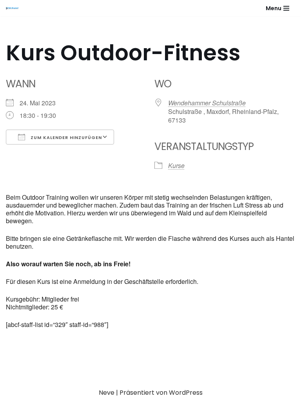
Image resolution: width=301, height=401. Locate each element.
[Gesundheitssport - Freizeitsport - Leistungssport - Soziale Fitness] (14, 8)
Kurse (176, 165)
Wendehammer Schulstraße (207, 102)
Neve (106, 392)
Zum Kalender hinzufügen (65, 137)
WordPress (186, 392)
